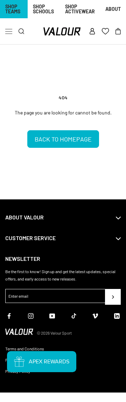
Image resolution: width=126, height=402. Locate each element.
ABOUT (113, 9)
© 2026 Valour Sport (54, 332)
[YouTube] (52, 315)
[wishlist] (105, 31)
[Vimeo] (95, 315)
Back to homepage (63, 139)
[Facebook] (9, 315)
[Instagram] (30, 315)
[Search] (21, 31)
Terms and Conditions (24, 348)
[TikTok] (73, 315)
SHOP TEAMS (12, 9)
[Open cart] (118, 31)
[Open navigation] (8, 31)
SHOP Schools (43, 9)
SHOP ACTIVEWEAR (80, 9)
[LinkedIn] (116, 315)
